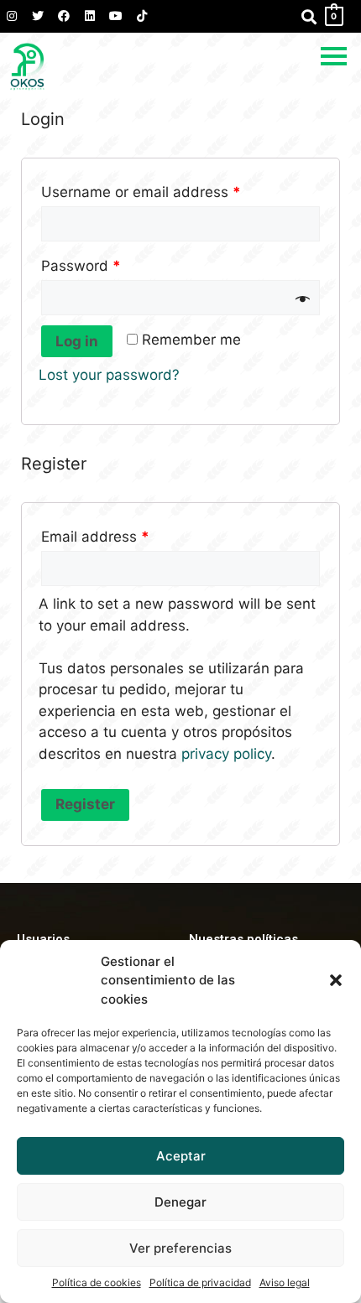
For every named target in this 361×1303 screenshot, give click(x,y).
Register (85, 804)
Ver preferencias (180, 1248)
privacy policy (226, 753)
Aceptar (181, 1156)
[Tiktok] (142, 16)
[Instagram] (12, 16)
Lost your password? (109, 374)
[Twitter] (38, 16)
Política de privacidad (200, 1282)
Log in (76, 341)
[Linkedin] (90, 16)
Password (81, 265)
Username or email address (141, 192)
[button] (335, 980)
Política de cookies (96, 1282)
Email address (95, 536)
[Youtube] (116, 16)
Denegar (180, 1202)
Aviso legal (284, 1282)
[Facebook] (64, 16)
